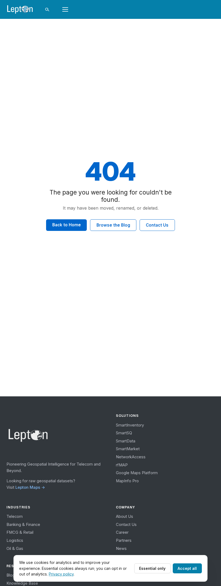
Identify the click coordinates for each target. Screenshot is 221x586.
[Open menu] (65, 9)
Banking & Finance (23, 524)
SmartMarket (128, 448)
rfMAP (122, 465)
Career (122, 532)
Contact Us (157, 225)
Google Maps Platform (137, 472)
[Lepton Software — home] (20, 9)
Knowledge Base (22, 583)
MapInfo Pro (127, 480)
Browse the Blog (113, 225)
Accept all (187, 568)
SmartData (125, 441)
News (121, 548)
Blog (10, 575)
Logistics (14, 540)
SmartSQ (124, 433)
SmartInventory (130, 425)
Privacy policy (61, 574)
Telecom (14, 516)
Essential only (152, 568)
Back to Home (66, 224)
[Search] (46, 9)
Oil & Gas (14, 548)
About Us (124, 516)
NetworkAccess (131, 457)
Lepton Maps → (30, 487)
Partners (124, 540)
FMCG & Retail (19, 532)
